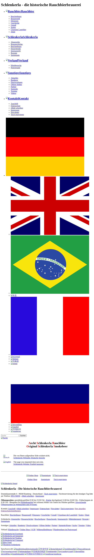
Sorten (13, 27)
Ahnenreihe (15, 42)
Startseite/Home (65, 525)
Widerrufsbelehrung (44, 530)
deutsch (59, 549)
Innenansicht (16, 51)
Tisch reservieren (17, 115)
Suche (74, 525)
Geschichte (15, 23)
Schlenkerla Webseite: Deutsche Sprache (29, 458)
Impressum (15, 110)
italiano (28, 551)
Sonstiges (25, 72)
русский (69, 551)
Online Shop (32, 479)
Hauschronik (16, 49)
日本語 (42, 551)
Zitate (13, 32)
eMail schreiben (17, 108)
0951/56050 (15, 496)
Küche (48, 500)
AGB (33, 530)
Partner (13, 87)
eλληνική (13, 551)
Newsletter (15, 112)
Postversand (15, 68)
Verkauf (23, 60)
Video (88, 525)
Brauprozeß (15, 19)
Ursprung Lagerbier (18, 30)
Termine (14, 91)
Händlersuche (16, 65)
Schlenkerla (30, 37)
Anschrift (14, 104)
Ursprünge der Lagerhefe (67, 515)
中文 (46, 549)
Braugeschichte (17, 44)
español (21, 554)
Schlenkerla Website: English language (28, 464)
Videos (13, 93)
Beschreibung (16, 16)
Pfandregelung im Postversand (65, 530)
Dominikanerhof (27, 502)
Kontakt (23, 98)
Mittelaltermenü (75, 519)
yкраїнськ (57, 554)
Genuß (13, 25)
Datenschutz (15, 106)
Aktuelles (14, 78)
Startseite (14, 89)
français (87, 549)
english (73, 549)
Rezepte (14, 53)
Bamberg (14, 80)
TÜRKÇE (39, 554)
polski (54, 551)
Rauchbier (27, 11)
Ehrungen (14, 21)
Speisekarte (15, 55)
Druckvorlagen (16, 82)
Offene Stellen (16, 85)
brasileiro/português (30, 549)
